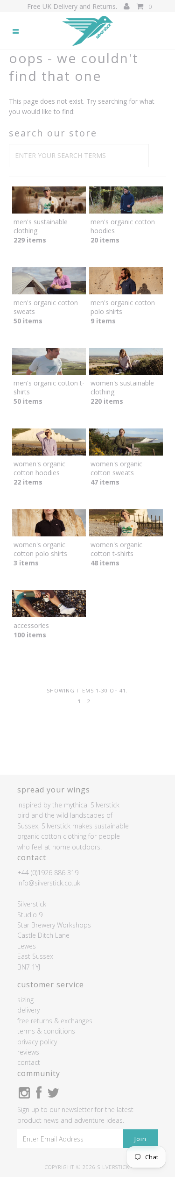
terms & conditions (46, 1031)
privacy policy (37, 1041)
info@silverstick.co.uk (48, 882)
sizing (25, 999)
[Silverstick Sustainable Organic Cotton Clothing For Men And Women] (88, 31)
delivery (28, 1010)
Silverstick (114, 1166)
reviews (28, 1052)
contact (28, 1062)
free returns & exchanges (54, 1020)
